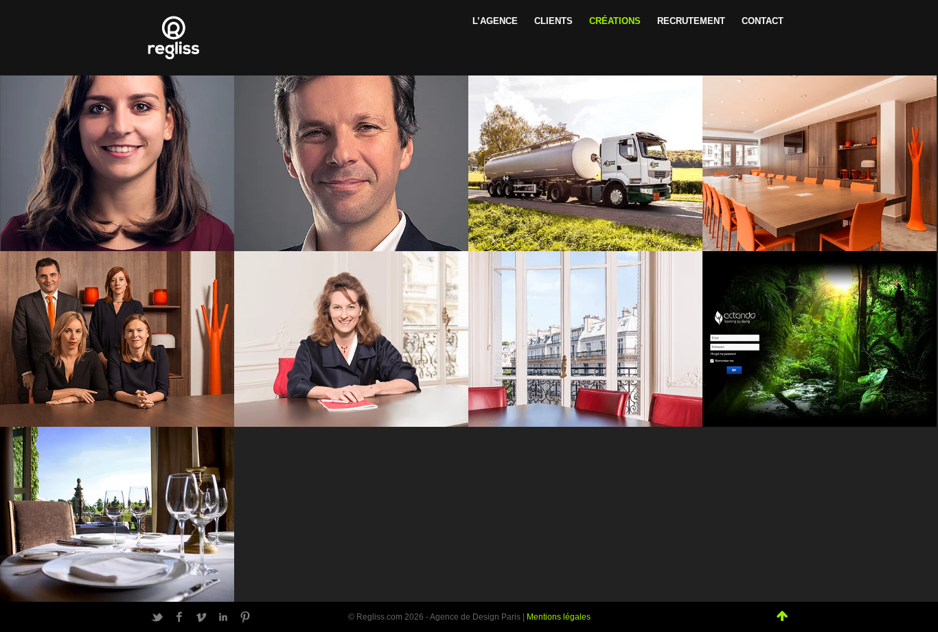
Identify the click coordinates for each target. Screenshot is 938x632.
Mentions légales (559, 617)
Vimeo (201, 617)
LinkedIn (223, 617)
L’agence (495, 21)
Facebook (179, 617)
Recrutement (691, 21)
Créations (615, 21)
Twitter (157, 617)
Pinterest (245, 617)
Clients (553, 21)
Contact (762, 21)
